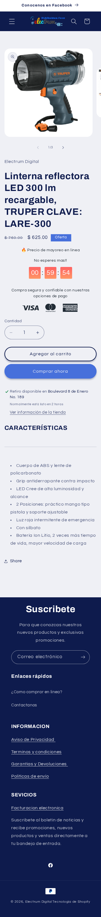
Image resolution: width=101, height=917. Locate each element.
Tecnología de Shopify (71, 901)
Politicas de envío (30, 776)
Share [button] (16, 561)
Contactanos (24, 705)
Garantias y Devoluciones (39, 764)
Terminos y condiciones (36, 752)
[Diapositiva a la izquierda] (38, 147)
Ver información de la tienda (38, 412)
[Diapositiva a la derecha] (63, 147)
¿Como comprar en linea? (37, 692)
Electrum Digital (38, 901)
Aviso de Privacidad (33, 739)
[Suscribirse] (83, 657)
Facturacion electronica (37, 808)
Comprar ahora (50, 371)
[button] (11, 21)
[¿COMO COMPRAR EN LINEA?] (67, 764)
